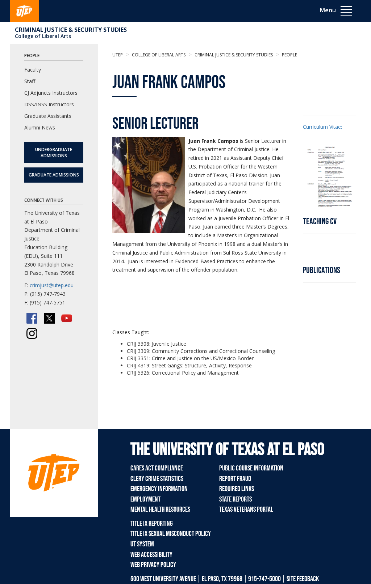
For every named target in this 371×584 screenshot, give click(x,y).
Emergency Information (159, 489)
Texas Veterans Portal (246, 509)
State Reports (235, 499)
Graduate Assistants (47, 115)
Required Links (236, 489)
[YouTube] (66, 318)
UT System (142, 544)
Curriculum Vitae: (322, 126)
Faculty (32, 69)
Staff (29, 81)
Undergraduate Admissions (53, 152)
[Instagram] (31, 333)
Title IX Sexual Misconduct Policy (170, 533)
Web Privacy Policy (153, 564)
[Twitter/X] (49, 318)
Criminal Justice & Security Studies (71, 30)
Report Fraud (235, 478)
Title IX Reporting (151, 523)
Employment (145, 499)
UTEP (117, 55)
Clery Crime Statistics (156, 478)
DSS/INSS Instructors (49, 104)
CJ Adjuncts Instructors (51, 92)
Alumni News (39, 127)
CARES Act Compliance (156, 468)
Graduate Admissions (54, 175)
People (289, 55)
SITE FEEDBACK (303, 579)
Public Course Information (251, 468)
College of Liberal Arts (43, 36)
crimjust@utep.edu (52, 285)
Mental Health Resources (160, 509)
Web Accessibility (151, 554)
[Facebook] (31, 318)
